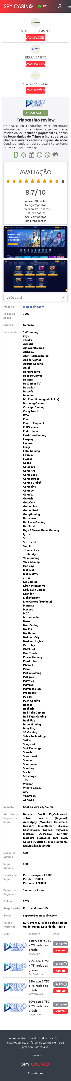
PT (47, 6)
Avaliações (35, 37)
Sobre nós (36, 1055)
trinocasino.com (33, 306)
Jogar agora (36, 113)
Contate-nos (35, 1073)
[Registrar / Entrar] (60, 6)
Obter (60, 950)
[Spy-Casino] (18, 6)
